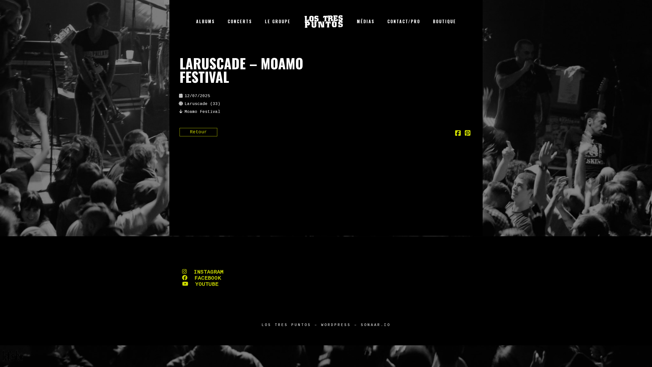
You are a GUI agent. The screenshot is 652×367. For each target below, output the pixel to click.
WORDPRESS (336, 325)
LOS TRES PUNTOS (286, 325)
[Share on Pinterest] (467, 134)
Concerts (240, 21)
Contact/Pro (403, 21)
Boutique (444, 21)
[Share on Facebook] (458, 134)
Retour (198, 132)
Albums (205, 21)
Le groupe (278, 21)
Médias (366, 21)
